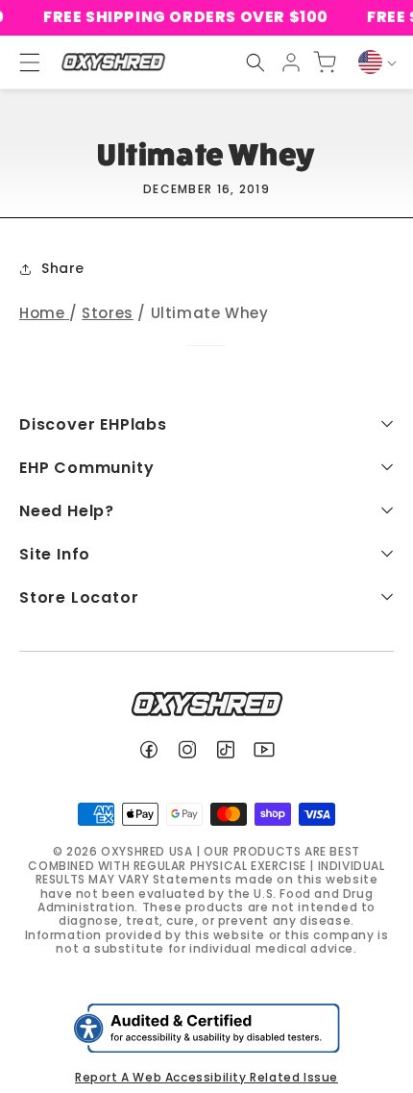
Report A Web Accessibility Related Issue (206, 1077)
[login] (291, 62)
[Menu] (21, 62)
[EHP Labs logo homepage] (113, 62)
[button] (255, 62)
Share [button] (63, 268)
